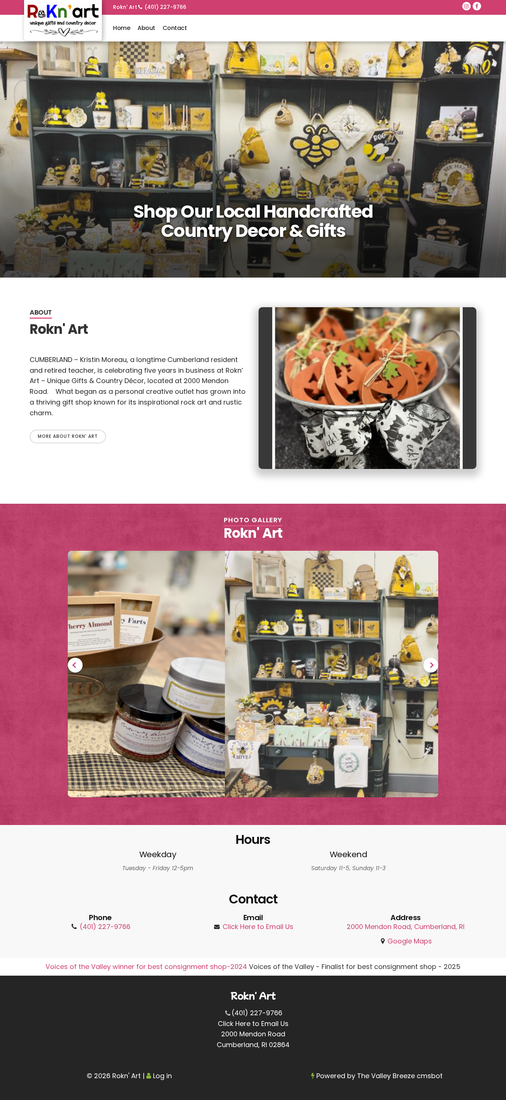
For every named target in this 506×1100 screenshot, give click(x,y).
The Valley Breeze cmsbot (400, 1075)
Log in (162, 1075)
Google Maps (409, 941)
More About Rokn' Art (68, 436)
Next (430, 665)
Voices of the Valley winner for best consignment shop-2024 (147, 966)
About (146, 28)
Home (121, 28)
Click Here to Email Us (258, 926)
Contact (175, 28)
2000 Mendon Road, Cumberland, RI (406, 926)
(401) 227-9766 (165, 7)
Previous (75, 665)
